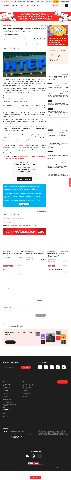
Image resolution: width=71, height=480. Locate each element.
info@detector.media (17, 436)
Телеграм (5, 415)
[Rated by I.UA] (41, 464)
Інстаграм (5, 416)
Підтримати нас (27, 393)
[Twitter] (14, 48)
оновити (43, 297)
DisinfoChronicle (39, 1)
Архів (24, 398)
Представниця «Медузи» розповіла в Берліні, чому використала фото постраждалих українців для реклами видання (56, 134)
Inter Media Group (27, 225)
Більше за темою (51, 70)
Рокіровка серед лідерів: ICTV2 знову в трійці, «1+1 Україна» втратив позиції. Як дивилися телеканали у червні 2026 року (57, 95)
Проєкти (5, 382)
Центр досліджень (30, 1)
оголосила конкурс (22, 145)
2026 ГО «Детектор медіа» (18, 437)
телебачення (6, 225)
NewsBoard (5, 393)
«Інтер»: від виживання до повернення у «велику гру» (12, 254)
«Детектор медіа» (42, 211)
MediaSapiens (13, 1)
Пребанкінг (5, 390)
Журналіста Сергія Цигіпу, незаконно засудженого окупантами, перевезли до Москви (57, 176)
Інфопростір (5, 265)
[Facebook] (11, 48)
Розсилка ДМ (26, 396)
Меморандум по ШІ (27, 387)
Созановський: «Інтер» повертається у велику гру (34, 254)
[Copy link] (18, 48)
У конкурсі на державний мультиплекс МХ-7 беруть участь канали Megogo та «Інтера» (57, 255)
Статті (26, 5)
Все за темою (64, 120)
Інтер (20, 225)
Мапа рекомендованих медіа (9, 404)
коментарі (21, 85)
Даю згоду (35, 477)
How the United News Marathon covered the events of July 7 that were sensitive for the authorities (57, 78)
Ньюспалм (5, 405)
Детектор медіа (5, 1)
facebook (5, 412)
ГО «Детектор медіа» (64, 1)
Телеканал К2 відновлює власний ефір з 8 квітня (13, 268)
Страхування (55, 5)
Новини (21, 5)
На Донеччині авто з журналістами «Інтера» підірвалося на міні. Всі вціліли (57, 104)
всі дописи (64, 181)
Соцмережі (6, 409)
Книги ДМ (25, 388)
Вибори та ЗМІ (6, 398)
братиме (5, 136)
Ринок (4, 25)
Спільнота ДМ (10, 342)
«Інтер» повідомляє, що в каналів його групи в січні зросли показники (56, 268)
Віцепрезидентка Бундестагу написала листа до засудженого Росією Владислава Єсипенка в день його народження (57, 145)
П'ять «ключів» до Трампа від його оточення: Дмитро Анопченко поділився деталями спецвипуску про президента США (57, 113)
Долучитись (24, 204)
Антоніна (56, 1)
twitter (4, 413)
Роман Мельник (13, 34)
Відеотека (5, 396)
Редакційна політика (28, 384)
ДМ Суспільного (21, 1)
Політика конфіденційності (29, 385)
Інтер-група (14, 225)
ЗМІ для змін (6, 388)
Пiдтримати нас (62, 382)
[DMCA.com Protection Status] (30, 464)
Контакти (25, 392)
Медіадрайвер (6, 392)
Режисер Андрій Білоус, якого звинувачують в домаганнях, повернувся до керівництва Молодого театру (57, 166)
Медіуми (5, 407)
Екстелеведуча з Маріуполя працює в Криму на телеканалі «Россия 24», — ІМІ (57, 86)
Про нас (25, 382)
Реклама (25, 390)
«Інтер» (35, 225)
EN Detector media (48, 1)
